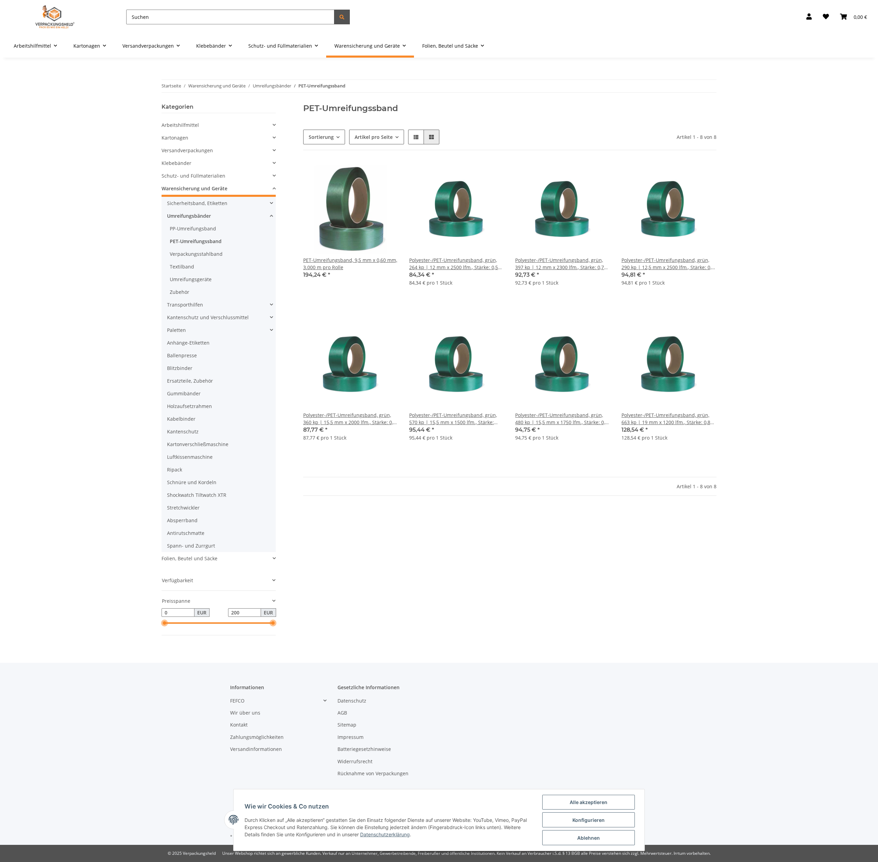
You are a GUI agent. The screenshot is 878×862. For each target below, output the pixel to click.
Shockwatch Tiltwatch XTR (196, 495)
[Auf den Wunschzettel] (386, 172)
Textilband (182, 266)
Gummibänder (184, 393)
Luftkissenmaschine (190, 457)
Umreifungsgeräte (191, 279)
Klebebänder (176, 163)
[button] (809, 17)
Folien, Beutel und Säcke (189, 558)
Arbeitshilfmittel (180, 125)
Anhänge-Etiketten (188, 342)
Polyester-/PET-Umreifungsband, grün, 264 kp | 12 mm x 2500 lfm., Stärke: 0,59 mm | (455, 264)
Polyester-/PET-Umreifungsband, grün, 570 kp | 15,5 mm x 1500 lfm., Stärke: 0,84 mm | (453, 419)
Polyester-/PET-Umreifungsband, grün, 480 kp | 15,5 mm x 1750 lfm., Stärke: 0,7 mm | (561, 419)
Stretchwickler (183, 507)
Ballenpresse (182, 355)
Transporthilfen (185, 304)
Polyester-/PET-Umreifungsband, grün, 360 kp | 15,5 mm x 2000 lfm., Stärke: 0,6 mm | (349, 419)
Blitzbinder (179, 368)
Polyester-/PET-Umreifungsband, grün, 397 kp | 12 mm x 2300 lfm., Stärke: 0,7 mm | (559, 264)
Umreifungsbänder (189, 216)
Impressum (350, 737)
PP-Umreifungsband (193, 228)
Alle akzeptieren (588, 802)
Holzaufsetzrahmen (189, 406)
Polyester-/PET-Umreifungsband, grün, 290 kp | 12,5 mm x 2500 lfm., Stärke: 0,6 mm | (667, 264)
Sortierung (321, 137)
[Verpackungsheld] (54, 17)
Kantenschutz (183, 431)
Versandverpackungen (187, 150)
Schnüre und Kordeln (191, 482)
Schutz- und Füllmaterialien (193, 175)
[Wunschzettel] (825, 17)
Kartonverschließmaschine (197, 444)
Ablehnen (588, 838)
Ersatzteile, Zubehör (190, 381)
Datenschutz (351, 700)
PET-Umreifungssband (196, 241)
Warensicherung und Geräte (194, 188)
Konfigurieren (588, 820)
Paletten (176, 330)
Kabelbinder (181, 419)
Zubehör (179, 292)
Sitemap (346, 724)
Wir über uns (245, 712)
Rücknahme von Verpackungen (372, 773)
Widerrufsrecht (354, 761)
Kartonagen (175, 137)
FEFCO (237, 700)
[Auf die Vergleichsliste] (368, 172)
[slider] (164, 623)
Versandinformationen (256, 749)
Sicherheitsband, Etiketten (197, 203)
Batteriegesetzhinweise (364, 749)
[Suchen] (342, 17)
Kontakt (239, 724)
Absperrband (182, 520)
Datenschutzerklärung (385, 834)
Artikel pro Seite (374, 137)
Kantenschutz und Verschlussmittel (208, 317)
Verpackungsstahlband (196, 254)
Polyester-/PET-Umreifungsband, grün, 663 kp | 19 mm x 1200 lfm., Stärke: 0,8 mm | (665, 419)
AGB (342, 712)
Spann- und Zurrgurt (191, 545)
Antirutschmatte (185, 533)
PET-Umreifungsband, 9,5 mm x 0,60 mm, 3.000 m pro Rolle (350, 264)
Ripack (174, 469)
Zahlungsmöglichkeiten (257, 737)
